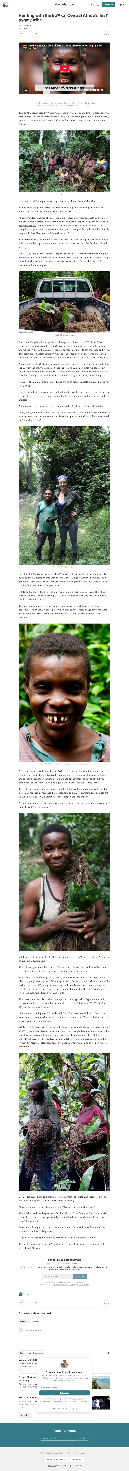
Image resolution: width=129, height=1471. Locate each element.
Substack (52, 1465)
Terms (70, 1453)
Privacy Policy (83, 1401)
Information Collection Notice (64, 1401)
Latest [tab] (28, 1353)
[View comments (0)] (30, 33)
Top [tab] (21, 1353)
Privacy (63, 1453)
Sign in (121, 4)
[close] (89, 1361)
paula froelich (25, 25)
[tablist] (29, 1321)
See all (24, 1415)
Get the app (77, 1459)
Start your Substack (58, 1459)
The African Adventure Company (79, 1238)
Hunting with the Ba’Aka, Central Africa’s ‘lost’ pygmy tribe (60, 1244)
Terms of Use (77, 1399)
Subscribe (108, 4)
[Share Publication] (98, 4)
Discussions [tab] (38, 1353)
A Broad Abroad (30, 1248)
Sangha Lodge (83, 222)
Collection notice (81, 1453)
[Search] (92, 4)
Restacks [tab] (35, 1321)
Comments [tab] (24, 1321)
